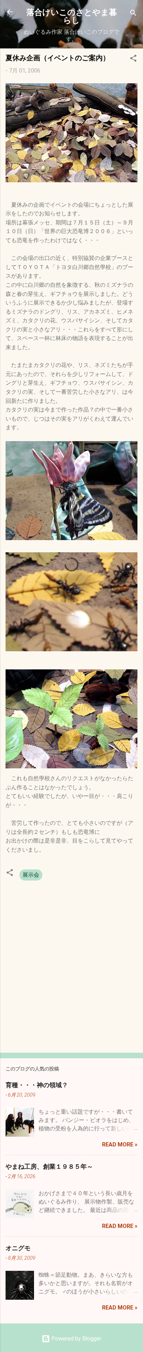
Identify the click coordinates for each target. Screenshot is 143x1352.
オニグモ (18, 1248)
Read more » (119, 1144)
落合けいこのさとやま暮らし (71, 15)
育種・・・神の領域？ (37, 1085)
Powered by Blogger (75, 1338)
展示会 (31, 874)
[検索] (133, 14)
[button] (133, 59)
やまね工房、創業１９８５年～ (49, 1166)
